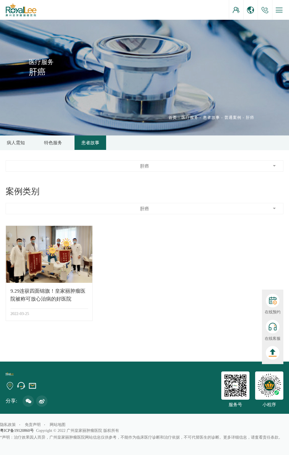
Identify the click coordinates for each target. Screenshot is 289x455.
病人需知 (16, 142)
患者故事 (211, 117)
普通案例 (232, 117)
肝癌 (250, 117)
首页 (172, 117)
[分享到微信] (28, 401)
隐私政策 (8, 425)
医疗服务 (189, 117)
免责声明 (33, 425)
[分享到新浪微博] (41, 401)
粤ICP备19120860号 (18, 430)
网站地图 (57, 425)
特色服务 (53, 142)
